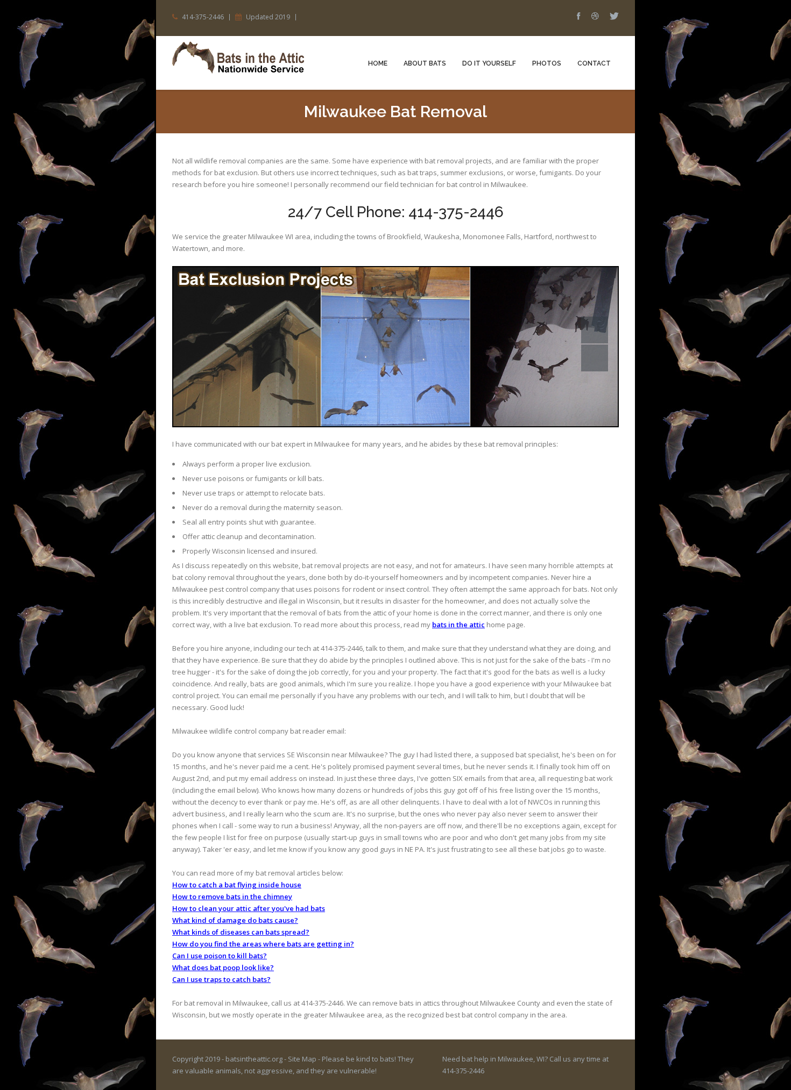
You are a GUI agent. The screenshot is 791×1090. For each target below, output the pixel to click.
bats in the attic (458, 624)
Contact (594, 63)
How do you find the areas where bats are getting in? (263, 944)
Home (377, 63)
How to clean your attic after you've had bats (248, 908)
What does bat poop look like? (223, 967)
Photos (546, 63)
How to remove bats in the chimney (232, 896)
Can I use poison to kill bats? (219, 955)
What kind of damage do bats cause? (235, 920)
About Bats (425, 63)
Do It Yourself (489, 63)
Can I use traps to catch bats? (221, 979)
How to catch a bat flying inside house (236, 885)
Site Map (302, 1059)
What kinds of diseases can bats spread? (240, 932)
